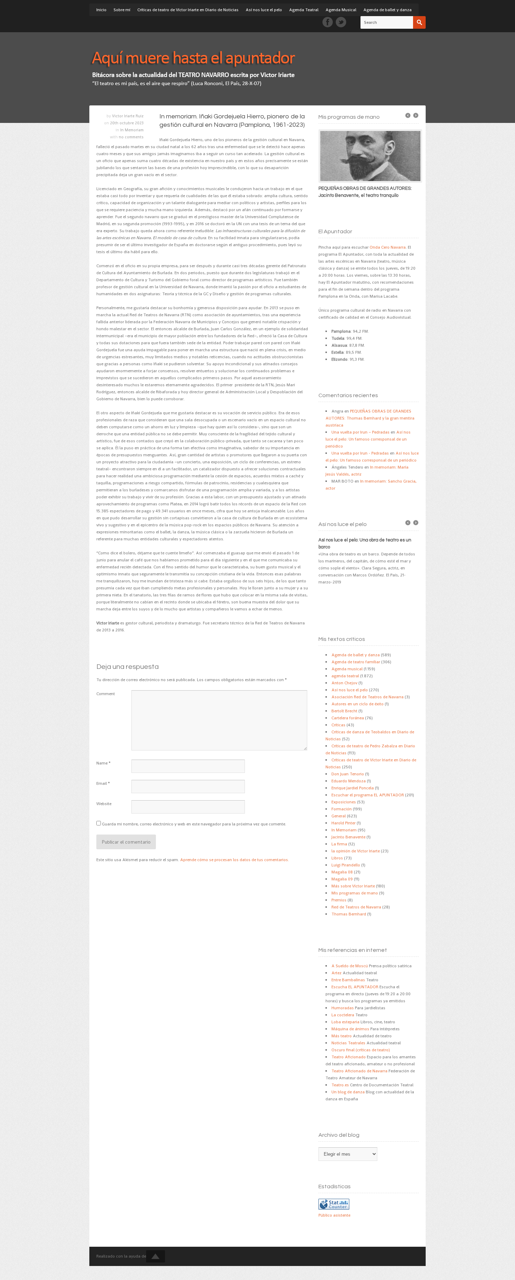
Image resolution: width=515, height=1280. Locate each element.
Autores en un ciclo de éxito (357, 704)
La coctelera (342, 1015)
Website (103, 804)
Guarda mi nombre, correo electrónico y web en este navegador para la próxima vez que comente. (194, 824)
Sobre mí (122, 10)
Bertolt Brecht (344, 711)
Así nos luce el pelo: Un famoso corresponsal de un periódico (368, 439)
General (338, 816)
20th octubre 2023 (127, 122)
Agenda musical (347, 669)
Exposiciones (343, 802)
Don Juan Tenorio (347, 774)
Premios (338, 900)
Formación (341, 809)
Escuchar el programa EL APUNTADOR (367, 795)
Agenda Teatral (303, 10)
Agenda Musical (340, 10)
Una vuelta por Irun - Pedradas (360, 453)
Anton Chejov (344, 683)
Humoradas (342, 1008)
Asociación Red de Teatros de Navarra (367, 697)
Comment (105, 694)
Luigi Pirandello (345, 865)
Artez (336, 973)
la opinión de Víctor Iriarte (355, 851)
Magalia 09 (342, 879)
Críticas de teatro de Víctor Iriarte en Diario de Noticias (188, 10)
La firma (339, 844)
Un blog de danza (348, 1092)
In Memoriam (132, 129)
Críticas (338, 725)
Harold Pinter (343, 823)
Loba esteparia (345, 1022)
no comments (131, 136)
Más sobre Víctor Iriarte (353, 886)
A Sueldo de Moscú (349, 966)
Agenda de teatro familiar (355, 662)
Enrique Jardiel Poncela (352, 788)
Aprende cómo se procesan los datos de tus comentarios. (234, 860)
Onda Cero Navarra (388, 247)
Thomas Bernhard (348, 914)
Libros (337, 858)
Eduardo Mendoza (348, 781)
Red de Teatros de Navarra (356, 907)
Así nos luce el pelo (264, 10)
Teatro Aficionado (348, 1057)
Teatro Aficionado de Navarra (359, 1071)
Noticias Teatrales (348, 1043)
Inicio (101, 10)
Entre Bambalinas (348, 980)
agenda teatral (345, 676)
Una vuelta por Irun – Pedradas (360, 432)
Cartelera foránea (347, 718)
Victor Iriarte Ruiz (128, 115)
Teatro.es (340, 1085)
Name (102, 763)
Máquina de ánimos (350, 1029)
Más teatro (341, 1036)
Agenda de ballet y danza (387, 10)
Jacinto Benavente (348, 837)
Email (101, 783)
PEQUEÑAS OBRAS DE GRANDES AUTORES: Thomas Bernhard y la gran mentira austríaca (369, 418)
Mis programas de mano (354, 893)
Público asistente (334, 1215)
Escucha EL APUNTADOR (354, 987)
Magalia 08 (342, 872)
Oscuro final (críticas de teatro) (360, 1050)
